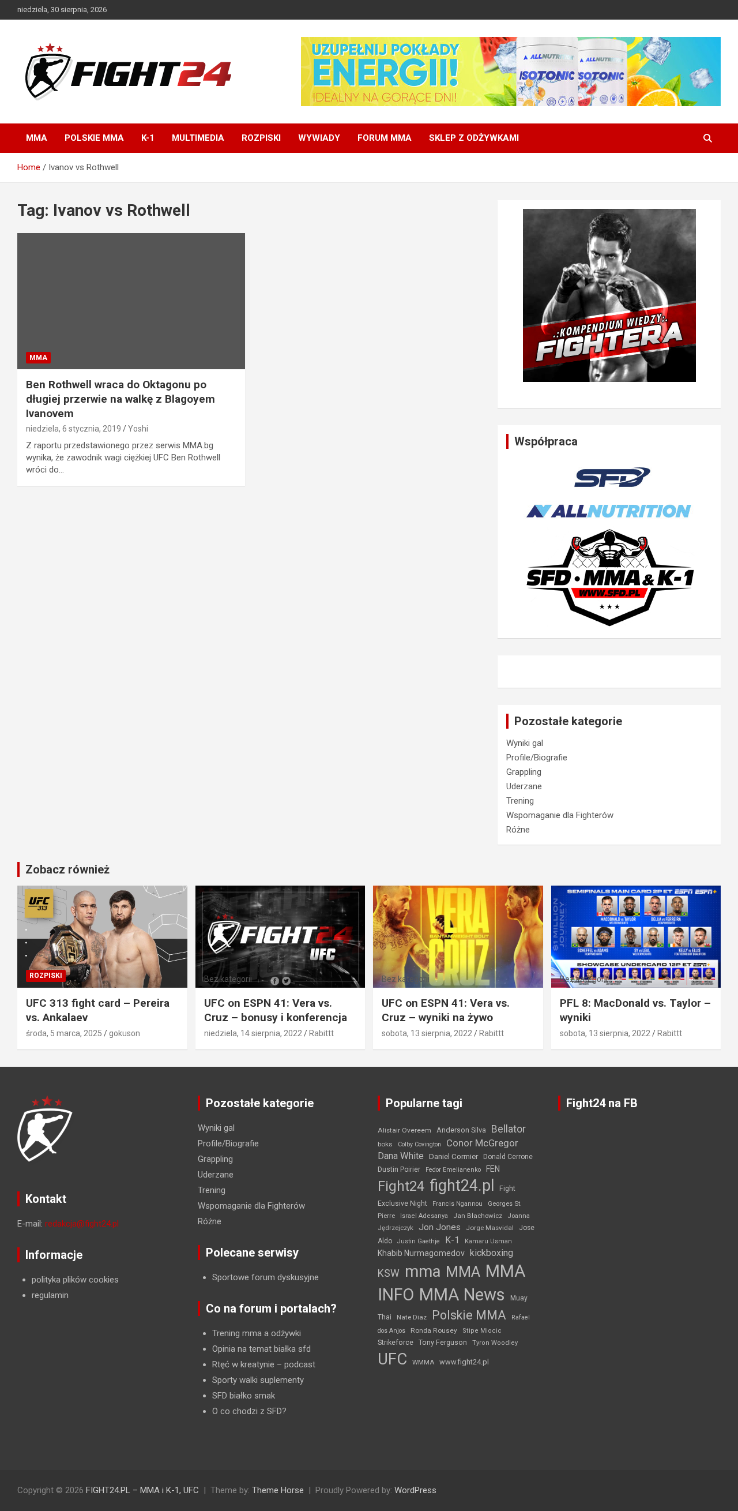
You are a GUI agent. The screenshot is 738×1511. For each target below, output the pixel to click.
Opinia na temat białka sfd (261, 1349)
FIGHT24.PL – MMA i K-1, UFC (142, 1490)
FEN (493, 1168)
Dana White (401, 1155)
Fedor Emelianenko (453, 1169)
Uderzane (524, 786)
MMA (36, 138)
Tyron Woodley (495, 1343)
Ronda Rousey (434, 1330)
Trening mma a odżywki (256, 1333)
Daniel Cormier (453, 1156)
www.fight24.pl (464, 1362)
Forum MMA (384, 138)
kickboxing (491, 1252)
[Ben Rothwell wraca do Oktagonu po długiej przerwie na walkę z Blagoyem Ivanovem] (131, 301)
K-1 (148, 138)
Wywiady (319, 138)
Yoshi (138, 428)
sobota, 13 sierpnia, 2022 (427, 1033)
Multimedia (198, 138)
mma (422, 1271)
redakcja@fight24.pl (82, 1223)
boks (385, 1144)
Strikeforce (395, 1342)
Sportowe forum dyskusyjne (265, 1277)
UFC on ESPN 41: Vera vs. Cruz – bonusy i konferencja (275, 1010)
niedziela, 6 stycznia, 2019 (73, 428)
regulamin (50, 1295)
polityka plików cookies (75, 1279)
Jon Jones (440, 1227)
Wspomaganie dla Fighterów (559, 815)
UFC (392, 1358)
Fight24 (401, 1186)
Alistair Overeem (404, 1130)
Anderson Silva (461, 1130)
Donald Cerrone (508, 1157)
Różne (518, 829)
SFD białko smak (243, 1395)
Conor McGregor (482, 1143)
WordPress (415, 1490)
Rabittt (321, 1033)
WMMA (423, 1362)
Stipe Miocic (482, 1330)
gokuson (124, 1033)
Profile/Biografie (536, 757)
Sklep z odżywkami (474, 138)
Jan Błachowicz (477, 1216)
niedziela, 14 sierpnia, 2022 (253, 1033)
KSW (389, 1273)
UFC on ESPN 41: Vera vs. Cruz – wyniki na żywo (446, 1010)
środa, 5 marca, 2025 (64, 1033)
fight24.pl (462, 1185)
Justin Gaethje (418, 1241)
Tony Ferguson (443, 1342)
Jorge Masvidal (490, 1228)
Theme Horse (278, 1490)
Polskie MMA (94, 138)
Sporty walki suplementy (258, 1380)
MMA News (462, 1294)
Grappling (523, 772)
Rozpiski (261, 138)
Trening (520, 801)
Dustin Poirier (399, 1169)
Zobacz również (67, 869)
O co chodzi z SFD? (249, 1411)
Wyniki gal (524, 743)
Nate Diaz (412, 1317)
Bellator (508, 1129)
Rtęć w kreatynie (243, 1364)
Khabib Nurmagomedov (421, 1253)
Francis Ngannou (457, 1204)
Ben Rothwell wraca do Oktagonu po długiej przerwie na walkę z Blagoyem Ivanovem (120, 398)
